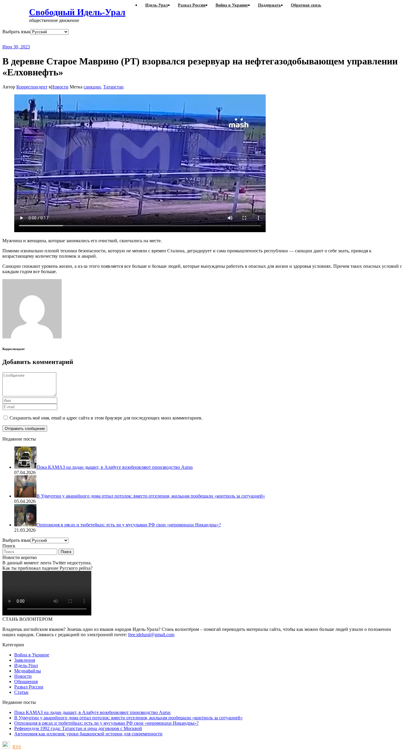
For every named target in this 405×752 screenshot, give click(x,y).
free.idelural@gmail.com (151, 634)
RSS (16, 746)
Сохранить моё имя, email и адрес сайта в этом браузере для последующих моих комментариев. (106, 417)
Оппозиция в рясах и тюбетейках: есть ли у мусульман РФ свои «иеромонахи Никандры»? (106, 723)
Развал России (28, 686)
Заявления (24, 660)
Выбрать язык (16, 31)
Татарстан (113, 86)
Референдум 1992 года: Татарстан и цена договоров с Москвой (78, 728)
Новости (59, 86)
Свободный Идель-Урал (77, 12)
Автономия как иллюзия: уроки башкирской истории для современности (88, 733)
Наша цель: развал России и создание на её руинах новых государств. (123, 39)
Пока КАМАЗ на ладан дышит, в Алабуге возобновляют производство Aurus (92, 712)
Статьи (21, 692)
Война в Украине (31, 654)
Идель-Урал (26, 665)
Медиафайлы (27, 670)
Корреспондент (31, 86)
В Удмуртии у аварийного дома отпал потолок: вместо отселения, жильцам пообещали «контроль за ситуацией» (128, 717)
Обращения (26, 681)
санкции (92, 86)
